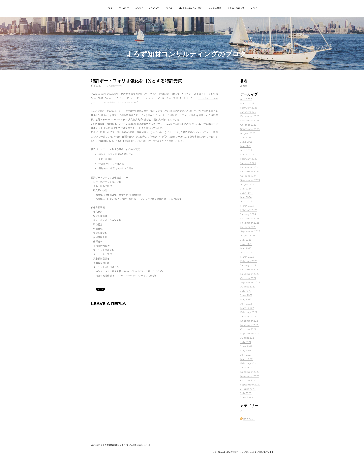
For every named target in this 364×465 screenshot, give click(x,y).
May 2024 (246, 197)
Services (124, 8)
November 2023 (249, 222)
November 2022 (249, 274)
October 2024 (248, 176)
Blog (169, 8)
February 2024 (248, 210)
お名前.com (247, 452)
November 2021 (249, 325)
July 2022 (245, 291)
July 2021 (245, 342)
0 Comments (115, 85)
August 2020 (248, 389)
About (139, 8)
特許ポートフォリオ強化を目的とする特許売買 (136, 80)
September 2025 (250, 129)
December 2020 (249, 372)
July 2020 (246, 393)
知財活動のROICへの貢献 (190, 8)
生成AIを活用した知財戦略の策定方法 (226, 8)
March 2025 (247, 154)
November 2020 (249, 376)
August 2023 (247, 235)
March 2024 (247, 205)
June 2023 (246, 244)
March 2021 (246, 359)
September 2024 (250, 180)
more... (254, 8)
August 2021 (247, 337)
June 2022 (246, 295)
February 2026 (248, 107)
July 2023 (245, 239)
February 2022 (248, 312)
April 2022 (246, 303)
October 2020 (248, 380)
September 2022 (250, 282)
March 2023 (247, 257)
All (241, 410)
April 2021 (245, 355)
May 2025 (245, 146)
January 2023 (248, 265)
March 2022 (247, 308)
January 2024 (248, 214)
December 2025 (249, 116)
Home (109, 8)
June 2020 (246, 397)
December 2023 (249, 218)
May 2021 (245, 350)
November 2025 (249, 120)
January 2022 (248, 316)
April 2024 (246, 201)
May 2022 (245, 299)
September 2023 (250, 231)
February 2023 (248, 261)
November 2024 (249, 171)
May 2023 (245, 248)
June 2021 (246, 346)
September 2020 (250, 384)
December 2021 (249, 320)
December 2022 (249, 269)
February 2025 (248, 159)
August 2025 (247, 133)
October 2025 (248, 124)
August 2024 (248, 184)
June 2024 (246, 193)
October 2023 (248, 227)
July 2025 (245, 137)
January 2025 (248, 163)
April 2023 (246, 252)
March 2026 (247, 103)
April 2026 (246, 99)
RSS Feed (249, 419)
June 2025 (246, 141)
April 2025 (246, 150)
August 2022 (247, 286)
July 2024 (246, 188)
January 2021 (247, 367)
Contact (154, 8)
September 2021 (249, 333)
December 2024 (249, 167)
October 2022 (248, 278)
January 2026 (248, 112)
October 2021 (248, 329)
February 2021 (248, 363)
